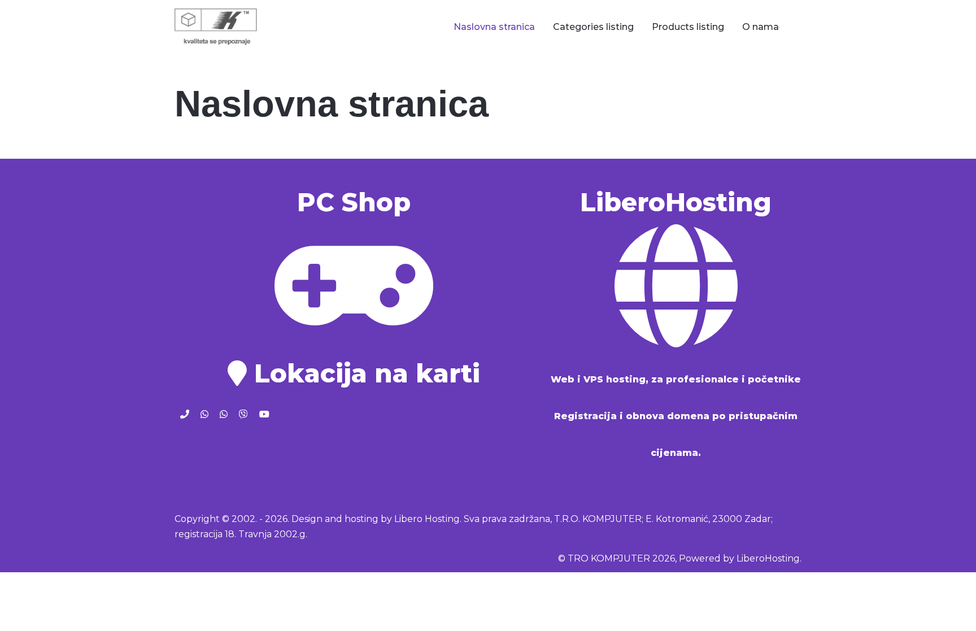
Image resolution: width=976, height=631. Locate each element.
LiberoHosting (768, 558)
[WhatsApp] (204, 414)
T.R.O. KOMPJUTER (598, 518)
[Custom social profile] (184, 414)
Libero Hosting (427, 518)
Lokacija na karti (363, 373)
